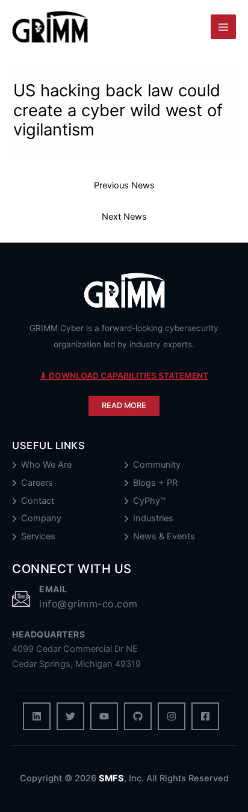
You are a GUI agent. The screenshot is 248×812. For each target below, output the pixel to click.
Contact (37, 501)
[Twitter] (70, 716)
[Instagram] (171, 716)
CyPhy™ (149, 501)
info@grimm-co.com (88, 604)
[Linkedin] (37, 716)
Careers (37, 483)
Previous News (124, 185)
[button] (124, 406)
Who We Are (46, 465)
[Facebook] (205, 716)
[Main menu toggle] (223, 27)
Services (38, 536)
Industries (153, 518)
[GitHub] (138, 716)
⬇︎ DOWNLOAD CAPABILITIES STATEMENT (124, 375)
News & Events (164, 536)
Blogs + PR (155, 483)
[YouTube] (104, 716)
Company (41, 518)
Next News (124, 216)
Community (157, 465)
